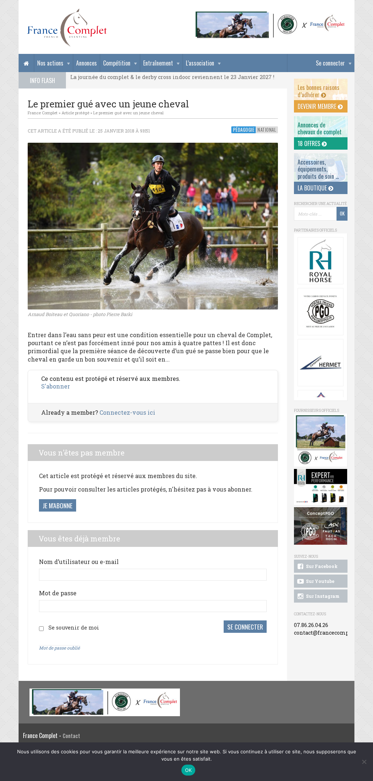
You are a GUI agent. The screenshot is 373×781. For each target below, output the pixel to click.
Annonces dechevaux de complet (320, 128)
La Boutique (313, 188)
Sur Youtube (319, 581)
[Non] (364, 761)
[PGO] (321, 526)
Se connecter (330, 63)
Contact (71, 735)
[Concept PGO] (320, 311)
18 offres (310, 143)
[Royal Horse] (320, 260)
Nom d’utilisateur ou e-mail (79, 561)
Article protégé (75, 112)
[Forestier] (270, 15)
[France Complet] (66, 27)
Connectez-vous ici (127, 412)
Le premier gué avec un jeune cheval (128, 112)
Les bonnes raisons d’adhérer (318, 91)
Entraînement (158, 63)
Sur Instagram (322, 596)
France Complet (43, 112)
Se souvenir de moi (73, 627)
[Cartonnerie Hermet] (320, 362)
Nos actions (50, 63)
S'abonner (55, 386)
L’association (200, 63)
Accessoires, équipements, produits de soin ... (318, 169)
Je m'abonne (57, 505)
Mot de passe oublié (59, 648)
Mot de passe (57, 593)
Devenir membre (318, 106)
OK (188, 770)
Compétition (116, 63)
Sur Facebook (321, 566)
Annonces (86, 63)
